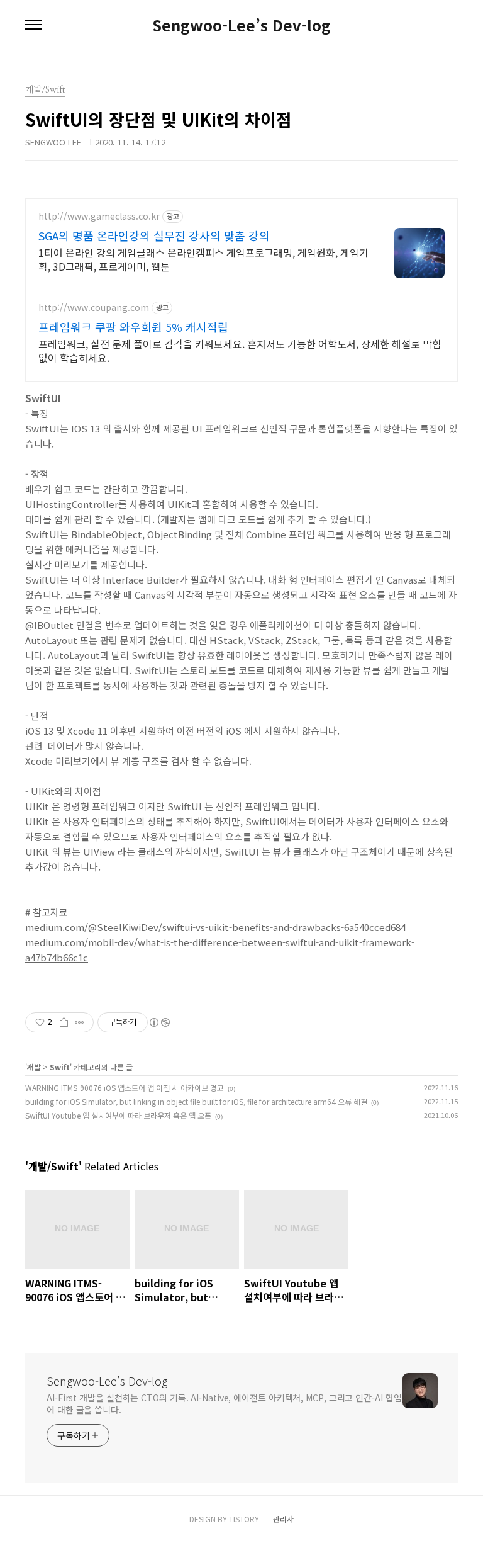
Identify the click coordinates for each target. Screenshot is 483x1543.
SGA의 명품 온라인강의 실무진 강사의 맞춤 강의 (154, 235)
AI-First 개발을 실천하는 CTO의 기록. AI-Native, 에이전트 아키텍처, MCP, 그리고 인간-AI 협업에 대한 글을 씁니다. (224, 1403)
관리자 (283, 1518)
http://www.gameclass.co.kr (99, 216)
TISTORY (244, 1518)
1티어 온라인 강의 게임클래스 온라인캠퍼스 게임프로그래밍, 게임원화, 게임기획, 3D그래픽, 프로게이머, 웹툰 (203, 259)
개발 (34, 1066)
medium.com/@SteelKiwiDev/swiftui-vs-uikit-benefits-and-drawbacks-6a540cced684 (215, 927)
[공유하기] (64, 1022)
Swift (60, 1066)
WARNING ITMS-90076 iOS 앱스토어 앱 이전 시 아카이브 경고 (124, 1087)
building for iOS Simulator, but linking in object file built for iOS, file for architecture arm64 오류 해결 (196, 1101)
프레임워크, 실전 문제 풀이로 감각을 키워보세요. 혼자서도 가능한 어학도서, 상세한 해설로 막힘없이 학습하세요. (239, 350)
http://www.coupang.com (93, 307)
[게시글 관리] (79, 1022)
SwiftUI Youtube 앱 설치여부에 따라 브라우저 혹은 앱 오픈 (118, 1115)
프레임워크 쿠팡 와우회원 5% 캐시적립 (133, 326)
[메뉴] (33, 25)
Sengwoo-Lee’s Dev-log (241, 25)
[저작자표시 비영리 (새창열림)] (159, 1022)
